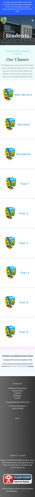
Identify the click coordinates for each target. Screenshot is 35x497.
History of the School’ (19, 366)
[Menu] (32, 20)
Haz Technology (23, 491)
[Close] (33, 7)
